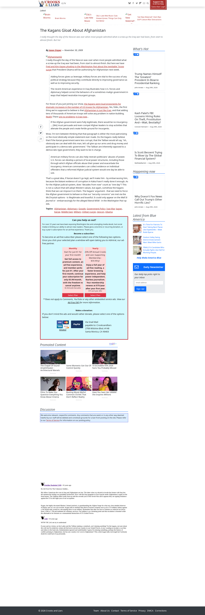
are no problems (67, 116)
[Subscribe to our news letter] (144, 3)
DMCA (150, 610)
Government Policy (96, 208)
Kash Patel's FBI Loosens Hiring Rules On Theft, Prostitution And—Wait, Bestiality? (148, 117)
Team (96, 610)
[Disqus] (84, 508)
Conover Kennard (141, 127)
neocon (100, 211)
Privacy (142, 610)
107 (135, 94)
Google (82, 208)
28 (41, 138)
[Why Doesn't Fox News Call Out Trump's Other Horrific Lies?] (149, 184)
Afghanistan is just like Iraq (97, 110)
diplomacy (72, 208)
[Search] (147, 3)
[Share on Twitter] (40, 133)
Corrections (161, 610)
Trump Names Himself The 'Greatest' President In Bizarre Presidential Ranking (148, 78)
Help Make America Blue (149, 257)
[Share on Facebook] (40, 127)
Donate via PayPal (77, 324)
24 (135, 177)
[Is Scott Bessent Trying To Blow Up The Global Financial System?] (149, 140)
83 (135, 133)
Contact (115, 610)
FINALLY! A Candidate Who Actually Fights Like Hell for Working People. (154, 250)
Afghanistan (60, 208)
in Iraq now (81, 116)
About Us (105, 610)
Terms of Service (52, 420)
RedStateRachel (140, 163)
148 (135, 54)
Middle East (67, 211)
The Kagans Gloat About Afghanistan (73, 30)
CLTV (63, 3)
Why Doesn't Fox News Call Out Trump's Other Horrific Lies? (148, 199)
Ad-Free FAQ (73, 302)
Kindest (62, 329)
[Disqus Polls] (84, 451)
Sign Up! (140, 289)
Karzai (57, 211)
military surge (89, 211)
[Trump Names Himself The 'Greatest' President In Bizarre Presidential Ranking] (149, 62)
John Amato (139, 87)
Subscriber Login (158, 7)
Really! (49, 116)
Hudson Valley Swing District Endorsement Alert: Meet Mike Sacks (152, 240)
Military (77, 211)
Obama (109, 211)
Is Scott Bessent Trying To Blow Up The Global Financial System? (148, 155)
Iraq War (110, 208)
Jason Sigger (55, 50)
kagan (119, 208)
